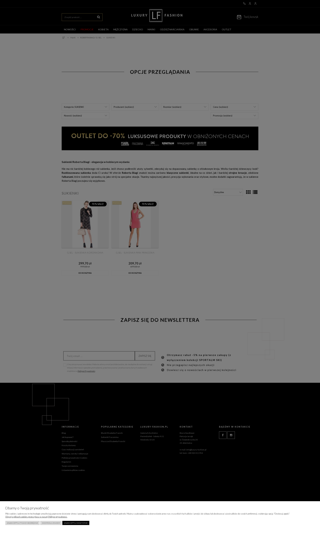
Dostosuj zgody (51, 523)
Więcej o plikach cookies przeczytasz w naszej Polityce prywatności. (36, 516)
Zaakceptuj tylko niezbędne (22, 523)
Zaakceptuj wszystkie (76, 523)
